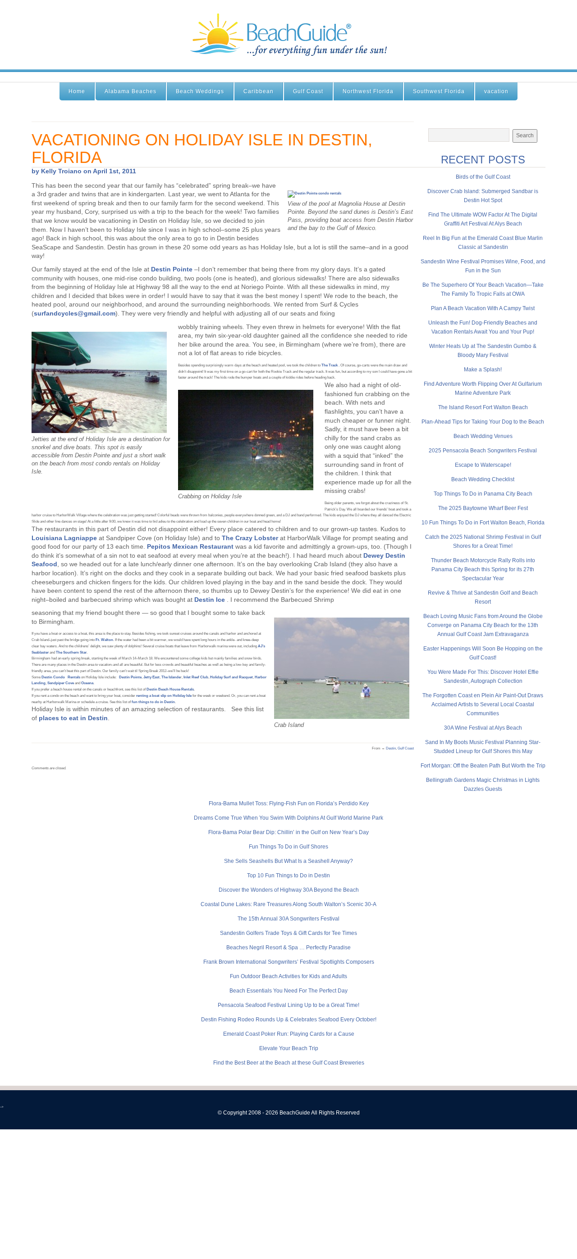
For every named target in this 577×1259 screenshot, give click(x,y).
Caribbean (258, 91)
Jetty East (151, 677)
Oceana (87, 683)
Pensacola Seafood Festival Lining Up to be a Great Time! (288, 1005)
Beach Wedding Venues (483, 436)
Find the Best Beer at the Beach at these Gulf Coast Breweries (288, 1063)
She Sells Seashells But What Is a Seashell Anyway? (288, 861)
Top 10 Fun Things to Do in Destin (288, 875)
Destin (391, 748)
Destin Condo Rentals (60, 677)
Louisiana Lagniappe (64, 538)
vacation (496, 91)
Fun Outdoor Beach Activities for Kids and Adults (288, 976)
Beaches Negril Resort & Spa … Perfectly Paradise (288, 947)
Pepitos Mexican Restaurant (190, 546)
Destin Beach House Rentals (170, 689)
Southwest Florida (439, 91)
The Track (329, 365)
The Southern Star (71, 652)
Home (77, 91)
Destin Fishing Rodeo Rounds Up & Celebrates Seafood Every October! (288, 1019)
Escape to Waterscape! (483, 465)
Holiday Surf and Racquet (231, 677)
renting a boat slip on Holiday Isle (164, 696)
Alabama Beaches (130, 91)
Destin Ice (209, 599)
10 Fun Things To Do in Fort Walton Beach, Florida (483, 522)
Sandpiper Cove (61, 683)
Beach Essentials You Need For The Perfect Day (288, 991)
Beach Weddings (200, 91)
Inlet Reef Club (195, 677)
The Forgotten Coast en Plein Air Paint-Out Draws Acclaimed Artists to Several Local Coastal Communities (482, 704)
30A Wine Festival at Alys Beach (483, 728)
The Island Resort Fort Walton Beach (483, 407)
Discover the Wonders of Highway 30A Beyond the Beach (289, 890)
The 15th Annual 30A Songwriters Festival (288, 919)
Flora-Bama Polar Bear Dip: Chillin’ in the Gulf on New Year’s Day (288, 832)
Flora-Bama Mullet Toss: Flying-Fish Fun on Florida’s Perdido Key (289, 803)
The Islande (170, 677)
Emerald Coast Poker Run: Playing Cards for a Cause (288, 1034)
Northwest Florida (368, 91)
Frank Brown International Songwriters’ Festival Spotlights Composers (288, 962)
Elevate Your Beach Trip (288, 1048)
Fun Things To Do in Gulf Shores (288, 847)
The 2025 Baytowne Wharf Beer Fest (483, 508)
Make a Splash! (483, 369)
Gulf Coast (308, 91)
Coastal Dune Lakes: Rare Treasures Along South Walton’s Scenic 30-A (288, 904)
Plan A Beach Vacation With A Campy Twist (483, 308)
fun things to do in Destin (153, 702)
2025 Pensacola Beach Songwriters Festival (483, 450)
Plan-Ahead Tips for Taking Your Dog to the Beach (482, 422)
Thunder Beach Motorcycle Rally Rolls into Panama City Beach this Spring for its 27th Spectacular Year (483, 569)
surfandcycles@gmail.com (74, 313)
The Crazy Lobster (250, 538)
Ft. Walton (104, 640)
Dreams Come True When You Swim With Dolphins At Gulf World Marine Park (288, 818)
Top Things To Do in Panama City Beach (483, 494)
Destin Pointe (171, 269)
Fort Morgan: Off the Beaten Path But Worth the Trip (483, 766)
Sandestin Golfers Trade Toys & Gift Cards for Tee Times (288, 933)
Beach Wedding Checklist (482, 479)
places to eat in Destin (73, 718)
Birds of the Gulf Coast (483, 177)
